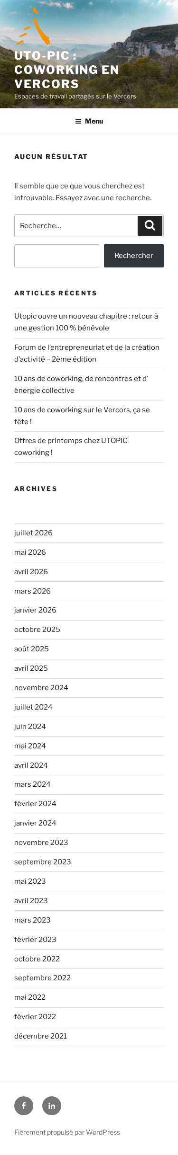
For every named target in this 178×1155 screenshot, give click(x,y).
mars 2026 (32, 591)
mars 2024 (32, 784)
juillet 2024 (33, 707)
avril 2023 (31, 901)
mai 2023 (30, 881)
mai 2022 (30, 997)
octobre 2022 (37, 959)
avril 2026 (31, 572)
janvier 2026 (35, 610)
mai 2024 (30, 746)
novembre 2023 (41, 842)
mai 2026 (30, 552)
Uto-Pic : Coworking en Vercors (67, 70)
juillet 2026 (33, 533)
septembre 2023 (42, 862)
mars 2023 (32, 920)
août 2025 (31, 649)
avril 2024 (31, 765)
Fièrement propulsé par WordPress (67, 1132)
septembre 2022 (42, 978)
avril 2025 (31, 668)
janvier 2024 (35, 823)
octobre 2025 (37, 629)
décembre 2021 (40, 1036)
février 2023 (35, 939)
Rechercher (133, 255)
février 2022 (35, 1017)
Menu (94, 121)
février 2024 (35, 804)
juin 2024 (30, 726)
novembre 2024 (41, 688)
